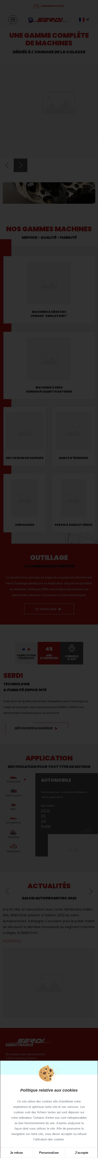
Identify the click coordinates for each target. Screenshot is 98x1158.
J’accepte (81, 1152)
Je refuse (16, 1152)
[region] (49, 1111)
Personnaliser (49, 1152)
